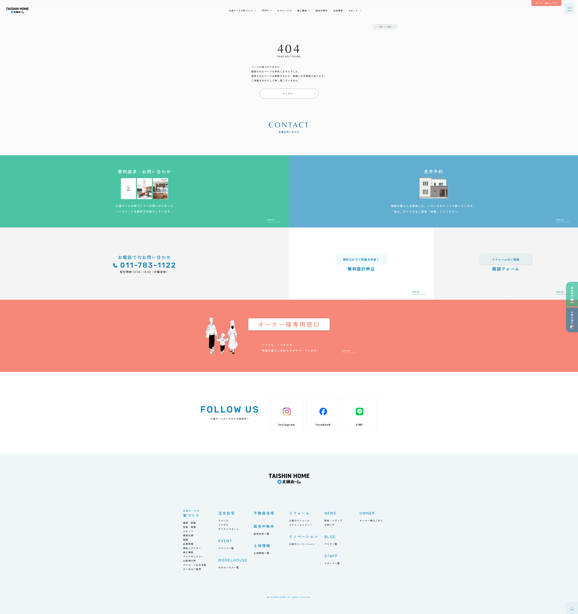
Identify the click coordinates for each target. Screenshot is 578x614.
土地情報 (262, 545)
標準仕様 (188, 535)
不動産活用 (264, 513)
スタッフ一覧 (332, 563)
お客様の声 (189, 560)
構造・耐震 (189, 522)
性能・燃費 (189, 527)
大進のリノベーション (302, 544)
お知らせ (329, 524)
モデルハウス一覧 (228, 567)
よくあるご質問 (192, 569)
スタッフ (188, 531)
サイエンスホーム (228, 528)
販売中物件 (264, 526)
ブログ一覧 (330, 544)
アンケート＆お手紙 (194, 564)
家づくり (191, 513)
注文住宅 (226, 513)
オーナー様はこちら (371, 520)
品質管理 (188, 543)
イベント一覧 (226, 548)
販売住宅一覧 (261, 533)
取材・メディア (333, 520)
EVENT (225, 540)
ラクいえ (223, 520)
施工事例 (188, 552)
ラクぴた (223, 524)
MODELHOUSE (233, 560)
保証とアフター (192, 548)
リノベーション (303, 536)
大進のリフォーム (299, 520)
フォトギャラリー (193, 556)
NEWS (330, 513)
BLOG (330, 536)
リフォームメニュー (300, 524)
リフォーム (299, 513)
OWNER (367, 513)
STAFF (331, 555)
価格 (185, 539)
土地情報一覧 (261, 553)
